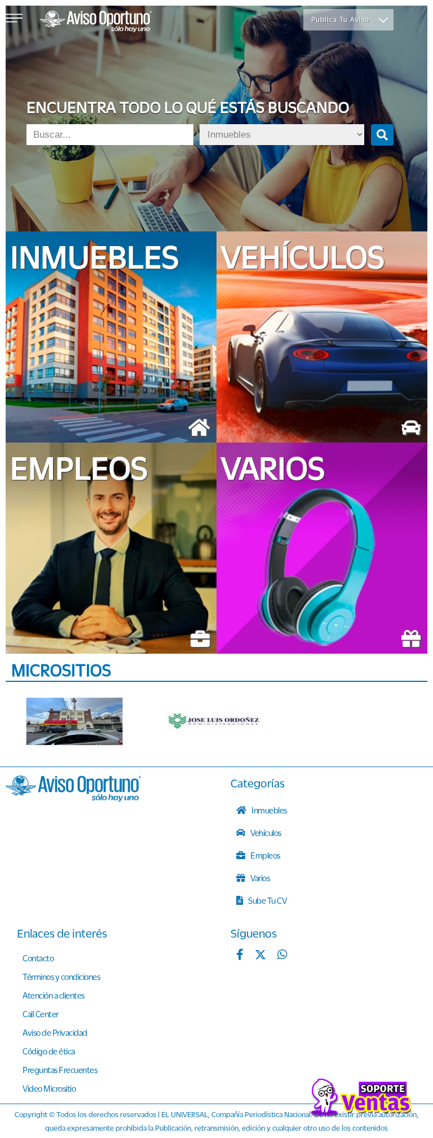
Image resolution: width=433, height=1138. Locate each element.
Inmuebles (268, 810)
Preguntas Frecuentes (60, 1069)
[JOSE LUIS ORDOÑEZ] (215, 721)
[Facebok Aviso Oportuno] (240, 955)
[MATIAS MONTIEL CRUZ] (74, 721)
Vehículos (265, 832)
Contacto (38, 957)
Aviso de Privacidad (55, 1032)
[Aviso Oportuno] (73, 798)
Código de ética (49, 1051)
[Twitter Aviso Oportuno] (260, 955)
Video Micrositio (49, 1088)
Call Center (41, 1013)
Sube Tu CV (267, 900)
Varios (259, 877)
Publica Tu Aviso (340, 19)
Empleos (264, 855)
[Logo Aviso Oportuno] (95, 22)
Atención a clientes (54, 995)
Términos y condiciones (61, 976)
